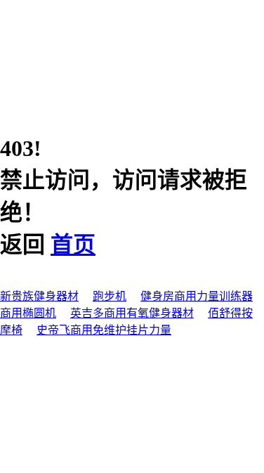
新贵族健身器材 (39, 296)
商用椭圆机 (28, 313)
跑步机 (109, 296)
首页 (73, 244)
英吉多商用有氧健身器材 (132, 313)
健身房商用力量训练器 (196, 296)
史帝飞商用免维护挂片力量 (104, 330)
